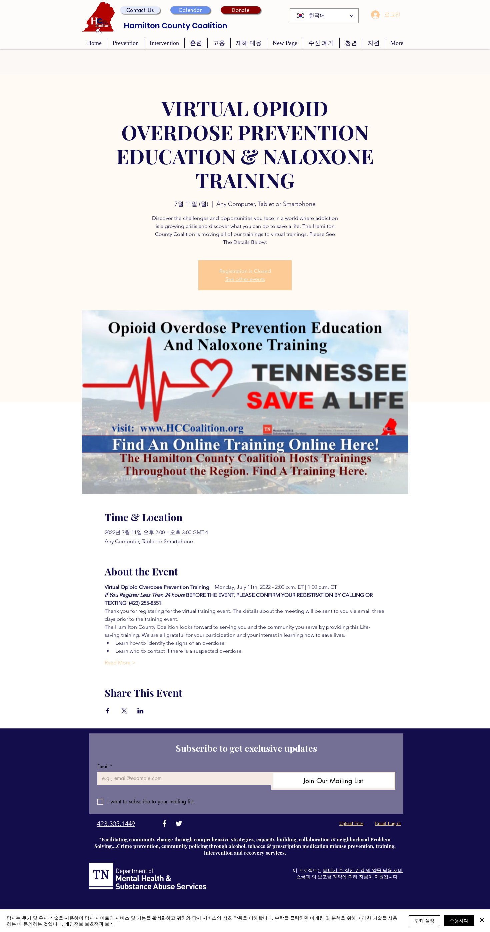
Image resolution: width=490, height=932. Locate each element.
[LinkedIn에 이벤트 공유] (140, 710)
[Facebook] (164, 823)
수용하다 (459, 920)
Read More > (120, 662)
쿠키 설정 (424, 920)
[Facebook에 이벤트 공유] (108, 710)
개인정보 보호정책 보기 (89, 923)
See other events (245, 279)
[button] (140, 10)
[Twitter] (178, 823)
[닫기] (482, 921)
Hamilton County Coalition (175, 25)
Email (104, 766)
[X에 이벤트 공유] (124, 710)
